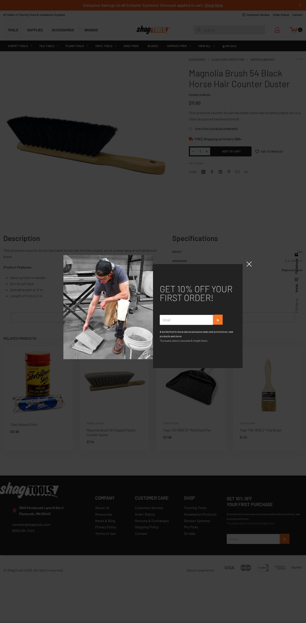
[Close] (249, 264)
